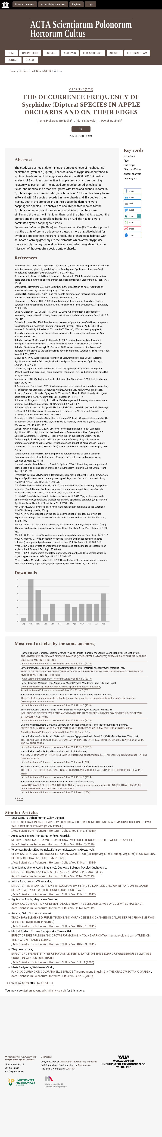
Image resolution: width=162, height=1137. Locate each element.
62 (38, 983)
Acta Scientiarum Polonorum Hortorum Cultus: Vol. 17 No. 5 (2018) (54, 830)
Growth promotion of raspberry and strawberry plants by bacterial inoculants (60, 686)
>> (21, 798)
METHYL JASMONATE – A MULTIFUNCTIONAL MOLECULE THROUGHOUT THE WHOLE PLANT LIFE (72, 840)
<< (6, 983)
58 (23, 983)
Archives (23, 71)
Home (13, 71)
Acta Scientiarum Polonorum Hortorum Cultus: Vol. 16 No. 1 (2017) (57, 747)
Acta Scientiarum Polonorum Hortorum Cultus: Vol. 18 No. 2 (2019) (53, 844)
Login (90, 4)
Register (76, 4)
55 (12, 983)
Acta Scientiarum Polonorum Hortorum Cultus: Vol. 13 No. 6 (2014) (57, 777)
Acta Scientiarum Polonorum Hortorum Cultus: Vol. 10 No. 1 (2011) (54, 926)
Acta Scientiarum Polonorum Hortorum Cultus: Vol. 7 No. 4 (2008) (56, 792)
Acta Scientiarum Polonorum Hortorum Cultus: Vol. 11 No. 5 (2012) (53, 908)
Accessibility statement (53, 4)
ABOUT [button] (113, 53)
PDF (81, 129)
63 (42, 983)
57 (19, 983)
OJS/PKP (70, 1068)
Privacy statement (24, 4)
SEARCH (30, 59)
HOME (11, 53)
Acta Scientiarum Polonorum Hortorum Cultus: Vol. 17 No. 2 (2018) (57, 663)
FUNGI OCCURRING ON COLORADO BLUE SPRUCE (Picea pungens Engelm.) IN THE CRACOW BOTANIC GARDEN (81, 971)
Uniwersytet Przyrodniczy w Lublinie (78, 1061)
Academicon (84, 1065)
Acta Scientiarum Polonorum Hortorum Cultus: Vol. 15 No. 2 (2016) (55, 732)
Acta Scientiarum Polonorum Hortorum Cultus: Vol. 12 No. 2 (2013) (53, 876)
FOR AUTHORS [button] (91, 53)
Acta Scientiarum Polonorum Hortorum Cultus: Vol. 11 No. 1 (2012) (54, 894)
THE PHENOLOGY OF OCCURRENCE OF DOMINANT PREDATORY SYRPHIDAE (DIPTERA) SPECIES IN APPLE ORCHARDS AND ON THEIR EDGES (82, 742)
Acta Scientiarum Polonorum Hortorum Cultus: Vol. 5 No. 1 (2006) (53, 962)
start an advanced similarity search (44, 990)
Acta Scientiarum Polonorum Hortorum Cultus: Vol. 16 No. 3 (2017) (57, 678)
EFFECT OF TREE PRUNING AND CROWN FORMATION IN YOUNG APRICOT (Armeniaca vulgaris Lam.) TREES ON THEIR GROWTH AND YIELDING (80, 937)
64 (46, 983)
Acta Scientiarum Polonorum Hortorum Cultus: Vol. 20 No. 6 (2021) (55, 690)
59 (27, 983)
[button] (132, 191)
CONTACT (13, 59)
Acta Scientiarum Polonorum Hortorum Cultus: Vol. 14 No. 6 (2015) (57, 720)
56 (16, 983)
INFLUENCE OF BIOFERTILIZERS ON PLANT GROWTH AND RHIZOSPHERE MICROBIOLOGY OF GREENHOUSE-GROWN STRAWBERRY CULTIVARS (81, 715)
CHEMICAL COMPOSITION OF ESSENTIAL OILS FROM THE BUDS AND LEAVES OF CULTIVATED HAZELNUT (77, 903)
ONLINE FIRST (30, 53)
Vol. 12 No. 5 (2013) (41, 71)
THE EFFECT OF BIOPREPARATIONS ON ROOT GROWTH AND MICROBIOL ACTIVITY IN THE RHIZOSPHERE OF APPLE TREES (81, 772)
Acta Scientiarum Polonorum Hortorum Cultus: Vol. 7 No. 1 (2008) (56, 762)
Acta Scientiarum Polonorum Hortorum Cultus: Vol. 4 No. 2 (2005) (52, 976)
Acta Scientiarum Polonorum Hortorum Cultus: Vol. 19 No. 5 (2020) (57, 705)
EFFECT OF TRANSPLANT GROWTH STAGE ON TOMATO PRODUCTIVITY (56, 871)
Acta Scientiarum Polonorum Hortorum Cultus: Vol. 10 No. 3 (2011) (54, 944)
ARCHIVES (70, 53)
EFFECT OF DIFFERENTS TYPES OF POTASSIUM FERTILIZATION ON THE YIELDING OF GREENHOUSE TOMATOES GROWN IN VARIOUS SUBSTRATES (81, 956)
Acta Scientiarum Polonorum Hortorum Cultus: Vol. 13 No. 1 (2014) (54, 862)
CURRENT (51, 53)
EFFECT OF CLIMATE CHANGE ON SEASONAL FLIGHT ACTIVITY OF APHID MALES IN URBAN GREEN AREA (76, 728)
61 (35, 983)
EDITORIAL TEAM (137, 53)
